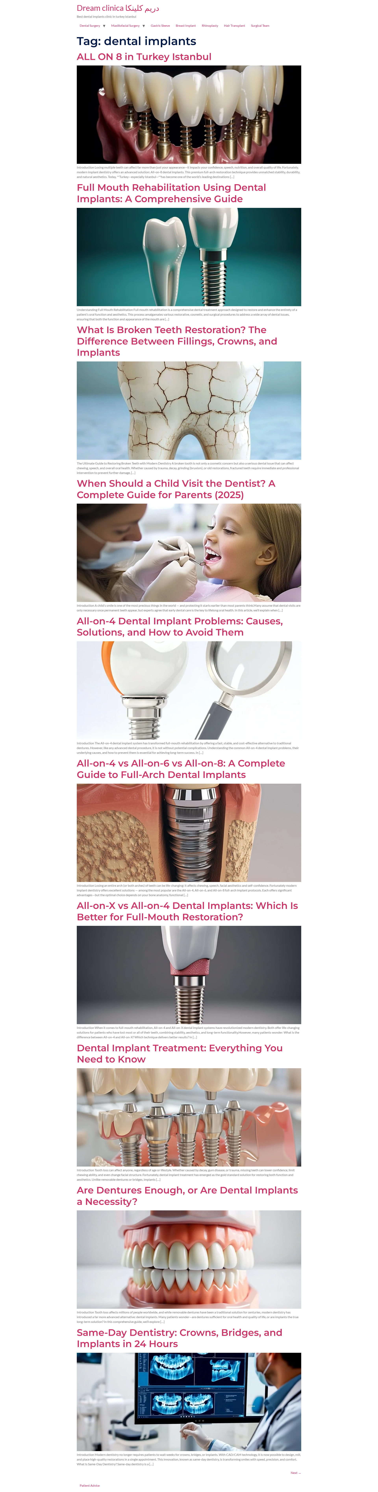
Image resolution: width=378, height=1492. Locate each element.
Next (296, 1472)
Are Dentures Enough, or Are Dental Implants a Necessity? (187, 1195)
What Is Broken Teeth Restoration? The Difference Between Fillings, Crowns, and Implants (177, 341)
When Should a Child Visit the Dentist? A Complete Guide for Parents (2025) (176, 489)
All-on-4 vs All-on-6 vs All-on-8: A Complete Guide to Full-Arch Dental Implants (181, 769)
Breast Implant (186, 25)
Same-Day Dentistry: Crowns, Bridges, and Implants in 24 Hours (180, 1338)
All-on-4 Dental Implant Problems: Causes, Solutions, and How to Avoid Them (180, 626)
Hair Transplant (234, 25)
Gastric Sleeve (160, 25)
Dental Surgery (90, 25)
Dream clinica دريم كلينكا (118, 8)
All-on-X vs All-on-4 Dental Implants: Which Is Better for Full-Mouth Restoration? (187, 911)
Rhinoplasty (210, 25)
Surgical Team (260, 25)
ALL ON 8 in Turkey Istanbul (144, 56)
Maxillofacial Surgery (125, 25)
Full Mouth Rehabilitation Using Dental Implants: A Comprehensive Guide (171, 193)
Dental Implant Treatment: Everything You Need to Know (180, 1053)
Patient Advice (90, 1485)
